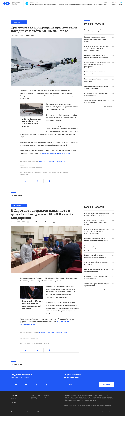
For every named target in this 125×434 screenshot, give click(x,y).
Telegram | (60, 161)
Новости (42, 161)
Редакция (14, 395)
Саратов (30, 343)
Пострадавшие (28, 172)
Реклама (13, 402)
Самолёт (66, 172)
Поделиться (29, 35)
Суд (25, 343)
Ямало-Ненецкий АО (55, 172)
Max (65, 161)
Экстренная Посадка (40, 172)
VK (53, 161)
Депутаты (46, 343)
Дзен (49, 161)
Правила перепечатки (18, 412)
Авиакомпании (24, 174)
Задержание (38, 343)
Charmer (111, 412)
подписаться (106, 384)
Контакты (14, 399)
